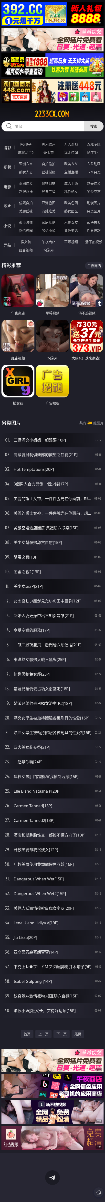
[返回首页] (99, 1192)
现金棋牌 (71, 152)
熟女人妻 (26, 172)
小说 (7, 225)
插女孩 (26, 241)
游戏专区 (94, 144)
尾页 (77, 1034)
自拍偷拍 (48, 163)
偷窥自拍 (26, 202)
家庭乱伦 (48, 222)
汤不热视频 (93, 241)
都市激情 (26, 222)
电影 (7, 186)
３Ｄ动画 (94, 163)
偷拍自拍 (48, 183)
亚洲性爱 (26, 183)
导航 (7, 245)
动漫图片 (94, 202)
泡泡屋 (48, 250)
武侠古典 (94, 222)
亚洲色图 (48, 202)
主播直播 (71, 172)
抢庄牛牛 (94, 152)
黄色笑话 (71, 230)
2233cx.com (52, 114)
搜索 (93, 126)
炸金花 (48, 152)
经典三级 (48, 191)
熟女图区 (71, 211)
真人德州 (48, 144)
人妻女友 (71, 222)
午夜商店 (48, 241)
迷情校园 (26, 230)
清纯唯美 (48, 211)
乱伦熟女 (71, 191)
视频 (7, 167)
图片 (7, 206)
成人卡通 (71, 183)
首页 (27, 1034)
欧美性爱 (94, 183)
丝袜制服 (48, 172)
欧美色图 (71, 202)
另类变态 (94, 191)
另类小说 (48, 230)
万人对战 (71, 144)
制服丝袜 (26, 191)
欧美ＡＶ (71, 163)
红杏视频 (26, 250)
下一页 (61, 1034)
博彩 (7, 147)
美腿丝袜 (26, 211)
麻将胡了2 (26, 152)
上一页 (43, 1034)
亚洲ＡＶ (26, 163)
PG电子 (26, 144)
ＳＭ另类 (94, 172)
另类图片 (94, 211)
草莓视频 (71, 241)
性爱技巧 (94, 230)
